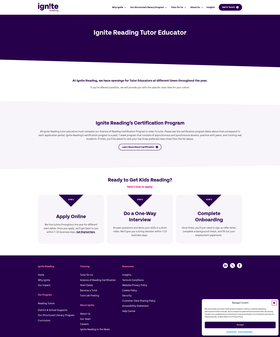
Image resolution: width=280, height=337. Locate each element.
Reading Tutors (46, 303)
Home (41, 275)
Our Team (85, 319)
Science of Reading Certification (98, 280)
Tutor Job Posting (89, 295)
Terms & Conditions (133, 280)
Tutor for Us (177, 7)
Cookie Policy (231, 332)
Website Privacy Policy (134, 285)
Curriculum (44, 320)
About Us (195, 7)
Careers (84, 324)
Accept (240, 325)
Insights (210, 7)
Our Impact (44, 285)
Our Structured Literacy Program (147, 7)
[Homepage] (48, 7)
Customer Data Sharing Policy (138, 301)
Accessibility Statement (135, 306)
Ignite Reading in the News (95, 329)
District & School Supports (52, 310)
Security (127, 295)
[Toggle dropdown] (125, 7)
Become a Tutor (88, 290)
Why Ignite (117, 7)
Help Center (128, 311)
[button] (274, 302)
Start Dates (86, 285)
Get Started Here (85, 232)
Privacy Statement (245, 332)
